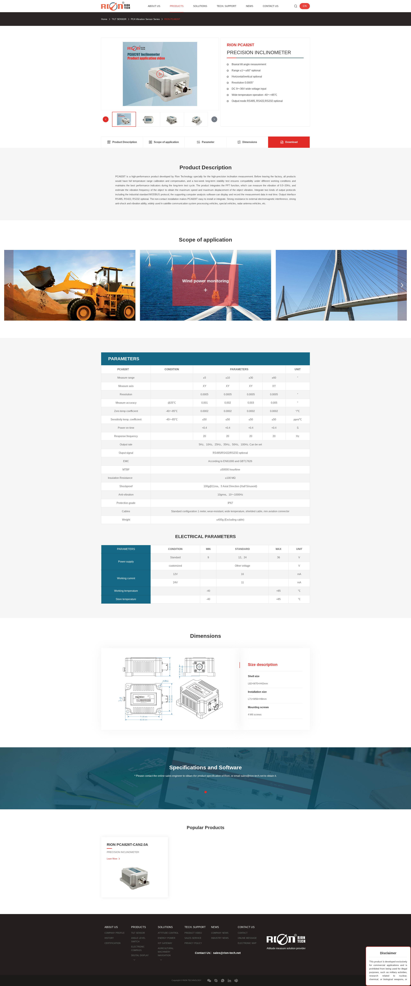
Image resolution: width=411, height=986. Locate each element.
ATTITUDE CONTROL (168, 933)
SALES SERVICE (192, 938)
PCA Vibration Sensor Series (145, 19)
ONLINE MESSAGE (247, 938)
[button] (214, 119)
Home (104, 19)
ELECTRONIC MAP (247, 943)
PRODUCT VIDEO (193, 933)
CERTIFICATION (112, 943)
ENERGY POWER (166, 938)
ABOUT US (154, 6)
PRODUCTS (177, 6)
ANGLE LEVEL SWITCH (138, 940)
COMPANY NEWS (219, 933)
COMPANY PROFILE (115, 933)
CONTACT (243, 933)
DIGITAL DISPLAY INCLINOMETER (140, 957)
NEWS (249, 6)
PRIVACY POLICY (193, 943)
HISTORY (109, 938)
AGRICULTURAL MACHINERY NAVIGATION (166, 952)
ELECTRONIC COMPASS (137, 948)
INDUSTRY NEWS (220, 938)
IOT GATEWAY (165, 943)
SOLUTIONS (200, 6)
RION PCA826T (172, 19)
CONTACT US (270, 6)
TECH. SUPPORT (226, 6)
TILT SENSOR (119, 19)
